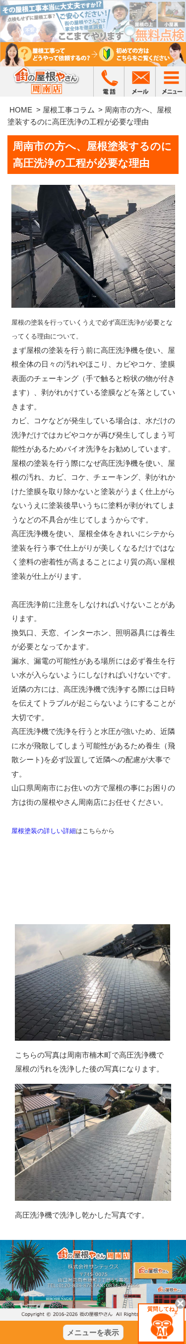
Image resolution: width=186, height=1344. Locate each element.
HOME (20, 110)
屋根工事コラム (69, 110)
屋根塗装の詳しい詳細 (43, 831)
